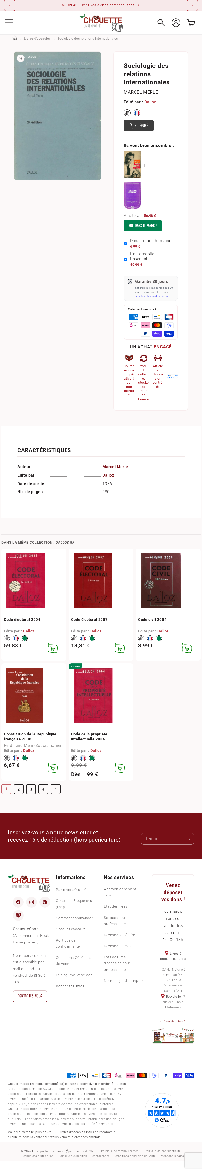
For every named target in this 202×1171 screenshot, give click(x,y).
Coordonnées (101, 1156)
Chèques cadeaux (70, 929)
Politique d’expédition (72, 1156)
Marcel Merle (141, 92)
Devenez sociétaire (119, 935)
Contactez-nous (30, 996)
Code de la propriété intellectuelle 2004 (89, 736)
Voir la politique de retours (152, 296)
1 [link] (6, 789)
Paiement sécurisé (71, 890)
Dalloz (150, 102)
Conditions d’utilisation (38, 1156)
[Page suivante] (56, 789)
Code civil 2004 (152, 620)
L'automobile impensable (142, 256)
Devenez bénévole (119, 946)
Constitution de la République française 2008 (30, 736)
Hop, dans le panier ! (143, 225)
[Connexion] (176, 22)
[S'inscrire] (188, 839)
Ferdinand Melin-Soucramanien (33, 745)
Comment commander (74, 918)
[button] (9, 22)
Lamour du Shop (85, 1151)
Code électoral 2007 (89, 620)
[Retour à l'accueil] (14, 38)
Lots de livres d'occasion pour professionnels (117, 963)
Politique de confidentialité (68, 943)
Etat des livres (115, 906)
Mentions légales (172, 1156)
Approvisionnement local (120, 892)
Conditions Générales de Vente (73, 961)
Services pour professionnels (116, 921)
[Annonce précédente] (9, 5)
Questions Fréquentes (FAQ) (74, 904)
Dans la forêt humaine (150, 240)
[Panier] (190, 22)
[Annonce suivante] (192, 5)
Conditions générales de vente (135, 1156)
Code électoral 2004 (22, 620)
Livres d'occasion (37, 38)
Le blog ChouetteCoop (74, 975)
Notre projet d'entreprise (124, 981)
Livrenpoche (40, 1151)
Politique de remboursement (120, 1151)
